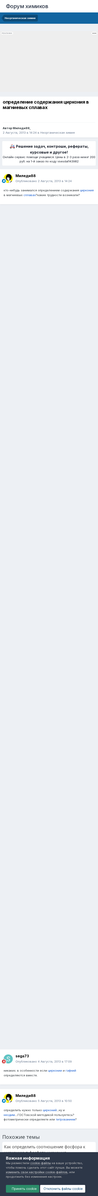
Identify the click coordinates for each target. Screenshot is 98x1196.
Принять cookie (24, 1189)
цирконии (55, 1070)
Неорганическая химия (57, 132)
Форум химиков (27, 6)
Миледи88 (21, 128)
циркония (87, 190)
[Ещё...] (89, 178)
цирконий (50, 1110)
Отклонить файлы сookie (63, 1189)
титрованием (65, 1119)
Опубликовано (43, 181)
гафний (71, 1070)
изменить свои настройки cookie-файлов (36, 1172)
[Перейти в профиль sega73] (8, 1058)
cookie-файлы (40, 1163)
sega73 (22, 1056)
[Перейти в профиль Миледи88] (8, 178)
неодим (9, 1115)
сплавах (29, 195)
